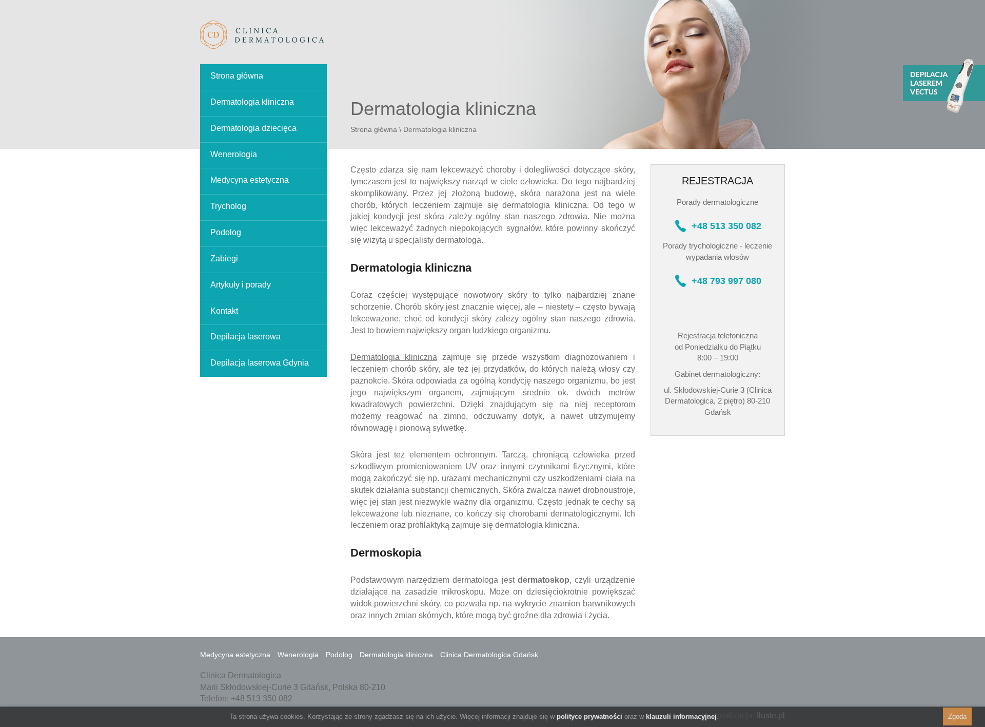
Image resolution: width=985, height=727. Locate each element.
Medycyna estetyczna (249, 180)
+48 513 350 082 (726, 226)
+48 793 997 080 (726, 281)
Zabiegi (224, 258)
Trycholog (228, 206)
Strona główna (236, 75)
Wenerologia (233, 154)
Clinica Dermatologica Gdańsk (489, 655)
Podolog (225, 232)
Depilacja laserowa (245, 336)
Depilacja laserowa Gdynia (259, 362)
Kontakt (224, 311)
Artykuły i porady (240, 284)
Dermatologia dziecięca (253, 128)
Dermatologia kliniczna (252, 102)
